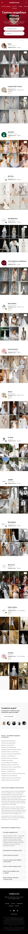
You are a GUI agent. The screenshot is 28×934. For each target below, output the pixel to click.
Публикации (20, 903)
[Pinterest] (17, 911)
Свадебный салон (12, 47)
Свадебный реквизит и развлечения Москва (11, 777)
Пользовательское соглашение (17, 918)
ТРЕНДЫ (20, 6)
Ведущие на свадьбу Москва (7, 745)
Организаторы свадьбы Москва (8, 743)
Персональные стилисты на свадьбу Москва (11, 767)
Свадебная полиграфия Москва (8, 769)
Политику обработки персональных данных (14, 919)
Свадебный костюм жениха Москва (9, 775)
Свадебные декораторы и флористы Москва (11, 749)
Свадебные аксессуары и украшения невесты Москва (13, 773)
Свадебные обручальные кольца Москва (10, 780)
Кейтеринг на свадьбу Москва (8, 771)
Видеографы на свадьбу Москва (8, 747)
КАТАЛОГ (14, 6)
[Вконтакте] (14, 911)
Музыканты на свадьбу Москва (8, 756)
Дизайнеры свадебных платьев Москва (10, 764)
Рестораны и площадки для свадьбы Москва (11, 753)
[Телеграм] (10, 911)
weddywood (14, 893)
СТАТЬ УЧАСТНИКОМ (8, 716)
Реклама (7, 903)
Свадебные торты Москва (7, 760)
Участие (13, 903)
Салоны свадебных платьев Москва (9, 762)
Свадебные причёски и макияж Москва (10, 751)
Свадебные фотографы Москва (8, 740)
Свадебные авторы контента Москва (9, 758)
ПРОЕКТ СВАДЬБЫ (6, 6)
